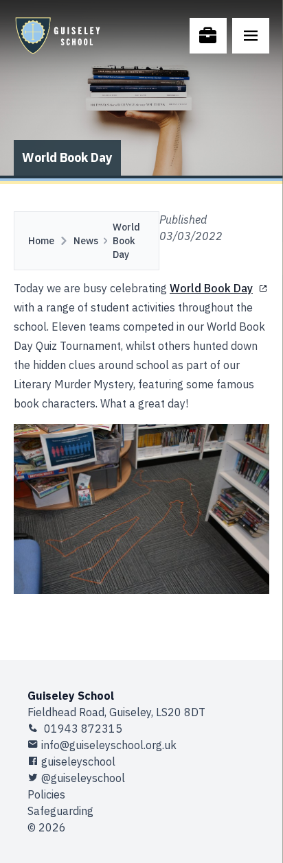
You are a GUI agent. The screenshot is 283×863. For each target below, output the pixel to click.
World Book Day (126, 241)
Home (41, 241)
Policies (46, 794)
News (85, 241)
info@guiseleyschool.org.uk (109, 745)
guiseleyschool (78, 761)
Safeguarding (60, 811)
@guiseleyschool (83, 778)
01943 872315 (81, 728)
